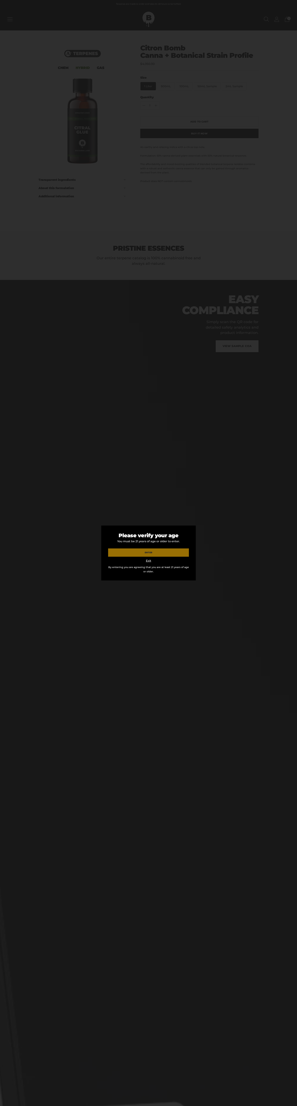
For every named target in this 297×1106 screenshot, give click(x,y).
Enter (148, 552)
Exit (148, 560)
